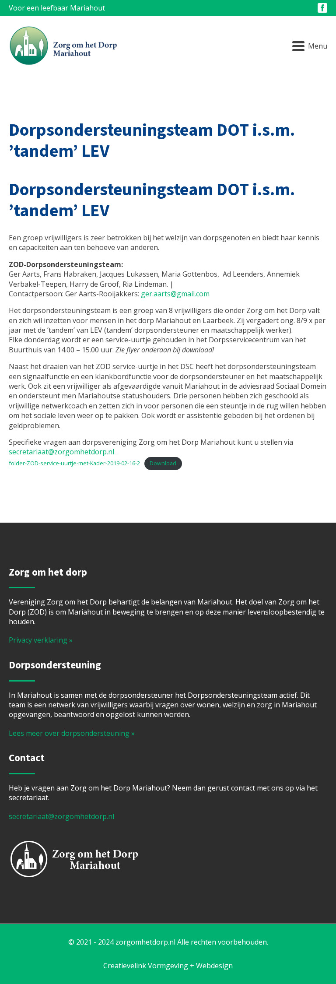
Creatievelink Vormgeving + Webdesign (168, 965)
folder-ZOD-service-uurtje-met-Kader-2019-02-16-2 (74, 463)
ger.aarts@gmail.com (175, 294)
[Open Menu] (309, 46)
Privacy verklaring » (41, 640)
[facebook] (322, 8)
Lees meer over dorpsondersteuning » (72, 733)
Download (163, 463)
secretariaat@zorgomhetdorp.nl (62, 452)
